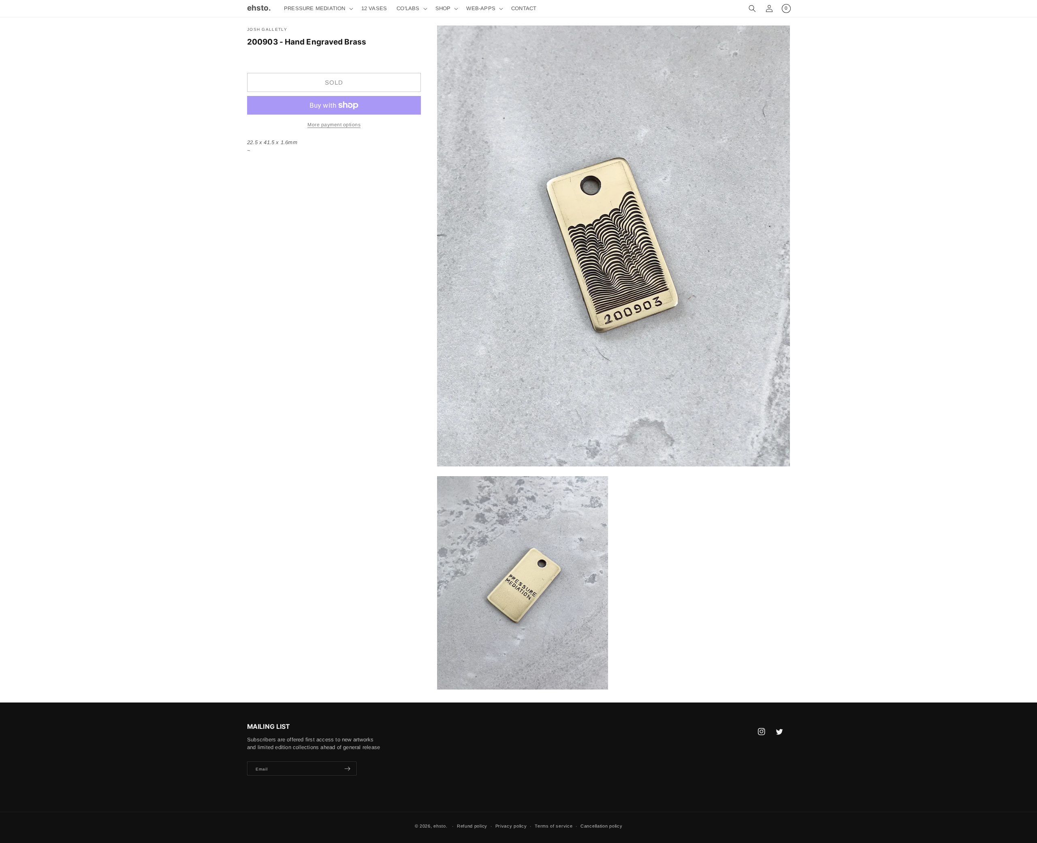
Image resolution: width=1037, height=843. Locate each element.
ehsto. (440, 826)
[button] (317, 8)
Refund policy (472, 826)
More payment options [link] (334, 125)
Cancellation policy (601, 826)
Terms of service (553, 826)
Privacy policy (511, 826)
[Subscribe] (347, 768)
